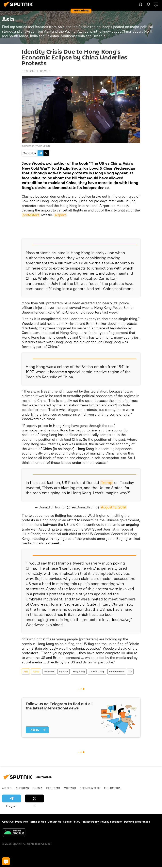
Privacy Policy (90, 821)
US (130, 671)
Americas (22, 788)
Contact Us (54, 821)
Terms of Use (37, 821)
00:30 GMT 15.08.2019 (36, 71)
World (36, 671)
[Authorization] (140, 4)
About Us (8, 821)
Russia (37, 788)
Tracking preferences (137, 821)
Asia (26, 671)
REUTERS (29, 146)
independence (116, 671)
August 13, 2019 (113, 507)
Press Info (21, 821)
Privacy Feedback (111, 821)
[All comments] (6, 861)
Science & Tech (90, 788)
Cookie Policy (71, 821)
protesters (31, 215)
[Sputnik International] (19, 7)
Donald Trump (97, 671)
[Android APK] (14, 832)
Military (70, 788)
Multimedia (112, 788)
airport (60, 215)
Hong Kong (79, 671)
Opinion (63, 671)
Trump (106, 482)
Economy (53, 788)
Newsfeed (49, 671)
